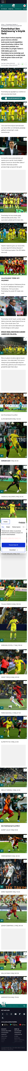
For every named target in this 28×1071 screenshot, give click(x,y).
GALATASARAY (6, 278)
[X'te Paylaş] (18, 64)
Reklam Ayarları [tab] (16, 527)
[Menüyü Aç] (2, 5)
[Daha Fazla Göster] (26, 64)
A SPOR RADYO (4, 1032)
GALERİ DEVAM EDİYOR (15, 98)
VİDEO (2, 1041)
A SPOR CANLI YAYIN (6, 1030)
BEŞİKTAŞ (16, 1029)
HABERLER (3, 1034)
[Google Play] (14, 1024)
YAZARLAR (3, 1038)
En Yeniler (4, 9)
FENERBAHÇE (17, 1032)
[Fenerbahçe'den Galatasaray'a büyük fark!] (13, 78)
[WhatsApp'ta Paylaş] (22, 64)
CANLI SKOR (4, 1036)
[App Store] (5, 1024)
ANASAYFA (3, 1029)
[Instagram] (11, 1014)
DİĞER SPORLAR (18, 1041)
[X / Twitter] (7, 1014)
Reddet (5, 521)
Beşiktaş (10, 9)
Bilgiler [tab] (8, 527)
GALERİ (3, 1039)
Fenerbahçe (18, 9)
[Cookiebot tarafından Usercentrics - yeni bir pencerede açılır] (19, 523)
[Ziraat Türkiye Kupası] (24, 6)
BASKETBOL (17, 1038)
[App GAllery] (23, 1024)
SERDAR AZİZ (5, 461)
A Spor (2, 24)
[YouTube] (15, 1014)
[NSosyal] (24, 1014)
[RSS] (2, 1017)
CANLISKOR (2, 1)
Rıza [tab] (3, 527)
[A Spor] (13, 5)
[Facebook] (2, 1014)
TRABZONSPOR (18, 1034)
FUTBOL (16, 1036)
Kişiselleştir (12, 550)
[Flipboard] (19, 1014)
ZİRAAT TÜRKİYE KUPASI (20, 1039)
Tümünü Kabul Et (13, 545)
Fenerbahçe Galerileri (11, 24)
